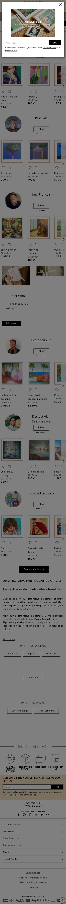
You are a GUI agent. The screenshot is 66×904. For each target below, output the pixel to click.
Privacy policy (49, 47)
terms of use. (11, 50)
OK (55, 42)
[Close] (60, 4)
